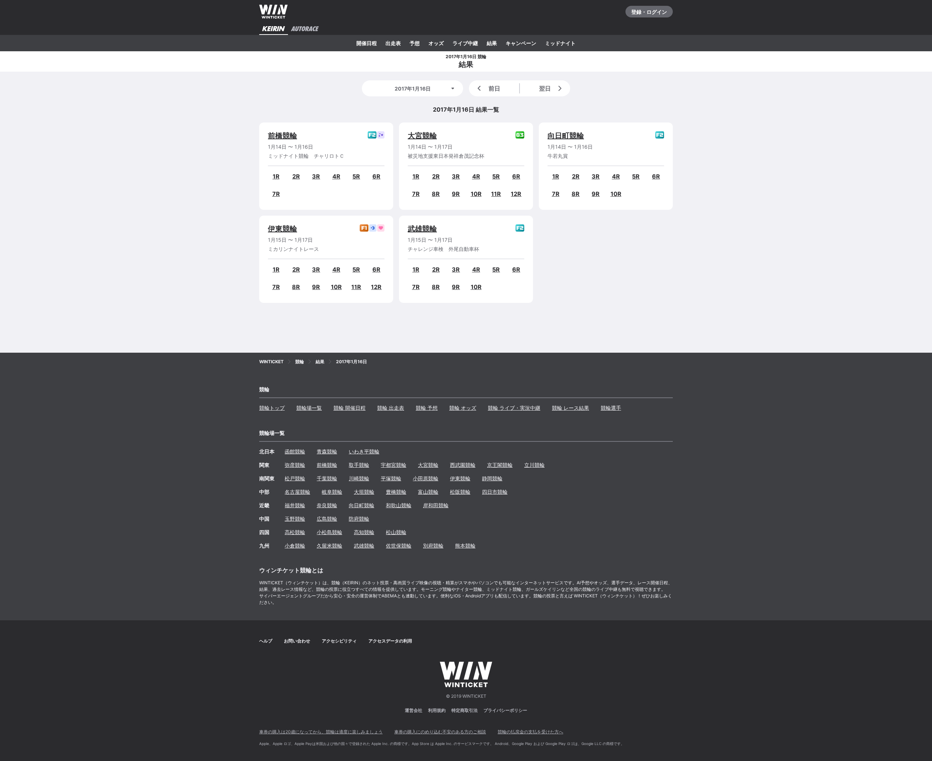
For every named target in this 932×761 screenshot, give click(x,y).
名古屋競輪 (297, 492)
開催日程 (366, 43)
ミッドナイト (560, 43)
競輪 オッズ (462, 408)
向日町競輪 (566, 135)
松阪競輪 (460, 492)
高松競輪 (295, 532)
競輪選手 (611, 408)
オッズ (436, 43)
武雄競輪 (422, 228)
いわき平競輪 (364, 451)
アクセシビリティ (339, 641)
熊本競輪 (465, 545)
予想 (415, 43)
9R (456, 193)
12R (516, 193)
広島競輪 (327, 519)
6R (376, 176)
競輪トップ (272, 408)
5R (356, 176)
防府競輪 (359, 519)
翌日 (545, 88)
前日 (494, 88)
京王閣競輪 (500, 465)
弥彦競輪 (295, 465)
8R (436, 193)
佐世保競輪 (398, 545)
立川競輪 (534, 465)
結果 (492, 43)
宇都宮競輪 (393, 465)
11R (496, 193)
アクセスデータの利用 (390, 641)
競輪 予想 (427, 408)
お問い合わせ (297, 641)
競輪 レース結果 (570, 408)
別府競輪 (433, 545)
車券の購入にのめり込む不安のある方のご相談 (440, 731)
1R (276, 176)
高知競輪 (364, 532)
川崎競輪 (359, 478)
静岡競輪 (492, 478)
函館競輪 (295, 451)
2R (296, 176)
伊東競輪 (282, 228)
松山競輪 (396, 532)
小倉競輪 (295, 545)
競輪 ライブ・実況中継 (514, 408)
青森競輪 (327, 451)
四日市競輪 (495, 492)
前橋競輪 (282, 135)
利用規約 (437, 710)
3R (316, 176)
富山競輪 (428, 492)
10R (476, 193)
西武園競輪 (462, 465)
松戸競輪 (295, 478)
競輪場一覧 (309, 408)
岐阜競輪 (332, 492)
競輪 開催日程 (349, 408)
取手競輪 (359, 465)
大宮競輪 (422, 135)
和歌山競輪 (398, 505)
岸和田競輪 (436, 505)
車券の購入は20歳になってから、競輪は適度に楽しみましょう (321, 731)
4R (336, 176)
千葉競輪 (327, 478)
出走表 (393, 43)
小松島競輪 (329, 532)
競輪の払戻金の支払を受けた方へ (530, 731)
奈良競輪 (327, 505)
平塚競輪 (391, 478)
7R (276, 193)
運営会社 (413, 710)
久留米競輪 (329, 545)
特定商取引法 (464, 710)
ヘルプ (265, 641)
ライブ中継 (465, 43)
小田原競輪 (425, 478)
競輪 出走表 (390, 408)
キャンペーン (521, 43)
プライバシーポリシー (505, 710)
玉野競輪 (295, 519)
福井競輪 (295, 505)
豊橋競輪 (396, 492)
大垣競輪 (364, 492)
